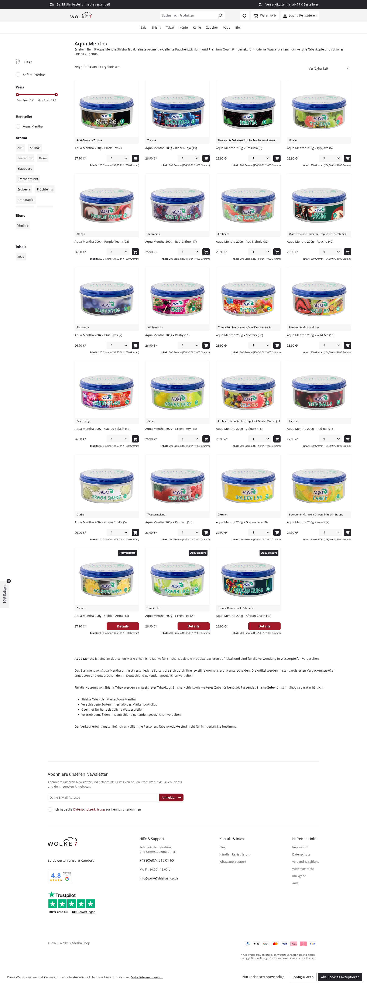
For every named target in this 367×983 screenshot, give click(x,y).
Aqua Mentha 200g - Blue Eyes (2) (98, 335)
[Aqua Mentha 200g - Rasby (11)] (177, 299)
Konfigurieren (303, 977)
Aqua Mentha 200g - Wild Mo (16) (310, 335)
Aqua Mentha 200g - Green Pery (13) (171, 429)
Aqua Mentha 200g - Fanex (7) (308, 522)
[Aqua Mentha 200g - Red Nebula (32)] (248, 205)
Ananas (35, 148)
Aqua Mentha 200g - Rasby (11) (167, 335)
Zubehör (212, 27)
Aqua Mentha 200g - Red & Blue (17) (171, 241)
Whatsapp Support (232, 862)
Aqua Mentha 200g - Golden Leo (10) (242, 522)
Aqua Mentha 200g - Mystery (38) (239, 335)
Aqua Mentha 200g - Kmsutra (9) (239, 148)
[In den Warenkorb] (135, 158)
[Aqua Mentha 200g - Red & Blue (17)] (177, 205)
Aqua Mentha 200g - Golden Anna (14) (102, 616)
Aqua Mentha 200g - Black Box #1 (98, 148)
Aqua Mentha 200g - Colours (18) (239, 429)
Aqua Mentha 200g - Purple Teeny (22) (102, 241)
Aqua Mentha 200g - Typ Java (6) (310, 148)
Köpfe (183, 27)
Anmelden (169, 797)
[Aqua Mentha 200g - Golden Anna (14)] (107, 579)
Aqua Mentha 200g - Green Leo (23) (170, 616)
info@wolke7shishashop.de (159, 878)
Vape (226, 27)
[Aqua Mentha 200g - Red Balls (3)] (319, 392)
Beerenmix (25, 158)
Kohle (197, 27)
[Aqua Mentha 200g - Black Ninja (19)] (177, 112)
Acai (20, 148)
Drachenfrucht (27, 179)
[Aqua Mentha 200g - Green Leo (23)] (177, 579)
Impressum (300, 847)
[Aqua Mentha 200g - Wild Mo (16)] (319, 299)
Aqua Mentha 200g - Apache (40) (310, 241)
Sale (144, 27)
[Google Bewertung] (60, 879)
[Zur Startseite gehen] (81, 14)
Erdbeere (24, 189)
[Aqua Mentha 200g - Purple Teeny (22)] (107, 205)
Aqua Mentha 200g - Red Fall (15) (168, 522)
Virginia (22, 225)
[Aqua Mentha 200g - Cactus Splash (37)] (107, 392)
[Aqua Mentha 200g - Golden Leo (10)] (248, 486)
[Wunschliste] (244, 15)
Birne (43, 158)
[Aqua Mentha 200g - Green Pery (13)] (177, 392)
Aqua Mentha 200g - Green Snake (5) (101, 522)
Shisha (156, 27)
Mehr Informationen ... (147, 977)
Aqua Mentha (33, 126)
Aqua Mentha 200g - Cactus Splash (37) (102, 429)
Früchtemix (45, 189)
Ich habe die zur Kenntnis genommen (98, 809)
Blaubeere (24, 169)
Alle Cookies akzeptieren (340, 977)
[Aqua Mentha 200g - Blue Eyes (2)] (107, 299)
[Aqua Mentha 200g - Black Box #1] (107, 112)
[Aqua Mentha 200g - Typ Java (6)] (319, 112)
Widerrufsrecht (303, 869)
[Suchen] (220, 15)
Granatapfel (25, 200)
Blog (238, 27)
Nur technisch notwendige (263, 977)
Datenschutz (301, 854)
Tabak (170, 27)
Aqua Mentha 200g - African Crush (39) (243, 616)
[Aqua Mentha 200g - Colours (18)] (248, 392)
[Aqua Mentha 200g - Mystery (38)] (248, 299)
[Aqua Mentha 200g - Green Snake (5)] (107, 486)
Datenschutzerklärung (89, 809)
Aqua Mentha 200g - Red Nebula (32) (242, 241)
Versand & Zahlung (305, 862)
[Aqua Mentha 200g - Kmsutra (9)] (248, 112)
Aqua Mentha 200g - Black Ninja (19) (171, 148)
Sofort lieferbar (34, 75)
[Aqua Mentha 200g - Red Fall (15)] (177, 486)
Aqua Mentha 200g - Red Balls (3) (310, 429)
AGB (295, 883)
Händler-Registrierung (235, 854)
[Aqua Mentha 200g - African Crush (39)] (248, 579)
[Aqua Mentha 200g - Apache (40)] (319, 205)
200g (20, 257)
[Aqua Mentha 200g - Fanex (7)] (319, 486)
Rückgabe (299, 876)
